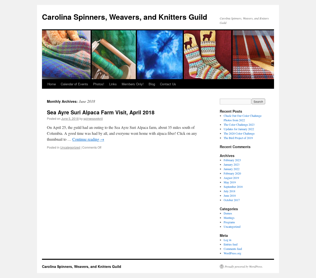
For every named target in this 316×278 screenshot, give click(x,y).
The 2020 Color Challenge (239, 133)
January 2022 (231, 169)
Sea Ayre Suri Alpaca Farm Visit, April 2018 (101, 112)
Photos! (98, 84)
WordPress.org (232, 253)
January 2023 (231, 164)
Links (113, 84)
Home (51, 84)
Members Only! (133, 84)
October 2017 (232, 200)
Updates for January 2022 (239, 129)
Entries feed (230, 244)
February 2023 (232, 160)
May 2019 (230, 182)
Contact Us (168, 84)
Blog (152, 84)
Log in (227, 240)
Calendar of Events (74, 84)
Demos (228, 213)
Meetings (229, 218)
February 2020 (232, 173)
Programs (229, 222)
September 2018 (233, 187)
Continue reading (88, 139)
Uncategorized (70, 147)
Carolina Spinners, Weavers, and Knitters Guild (124, 16)
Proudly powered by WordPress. (244, 266)
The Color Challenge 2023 (239, 124)
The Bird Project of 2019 (238, 138)
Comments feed (233, 249)
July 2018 (229, 191)
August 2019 (231, 178)
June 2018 (230, 195)
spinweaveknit (93, 118)
